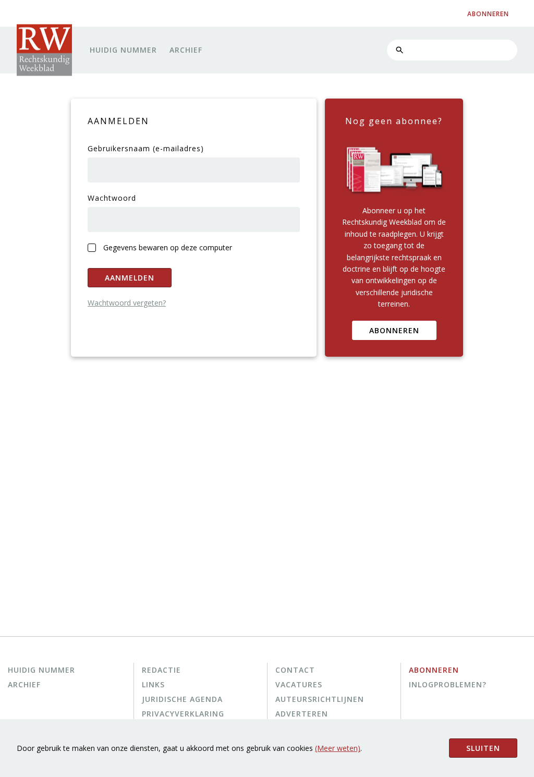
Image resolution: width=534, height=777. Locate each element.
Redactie (161, 670)
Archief (185, 50)
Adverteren (301, 714)
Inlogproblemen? (448, 684)
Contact (295, 670)
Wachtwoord (112, 198)
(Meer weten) (337, 748)
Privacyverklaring (183, 714)
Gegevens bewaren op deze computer (167, 247)
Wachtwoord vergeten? (127, 303)
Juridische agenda (182, 699)
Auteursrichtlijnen (319, 699)
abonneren (488, 13)
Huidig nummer (123, 50)
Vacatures (298, 684)
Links (153, 684)
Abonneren (394, 330)
